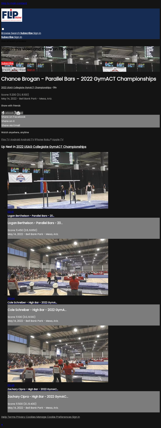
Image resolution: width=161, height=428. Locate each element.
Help (4, 417)
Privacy (21, 417)
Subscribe (7, 63)
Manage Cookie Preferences (54, 417)
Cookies (31, 417)
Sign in (37, 33)
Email (20, 113)
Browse (6, 33)
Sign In (18, 37)
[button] (3, 29)
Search (15, 33)
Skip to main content (14, 3)
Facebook (7, 113)
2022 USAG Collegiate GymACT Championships (26, 87)
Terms (12, 417)
